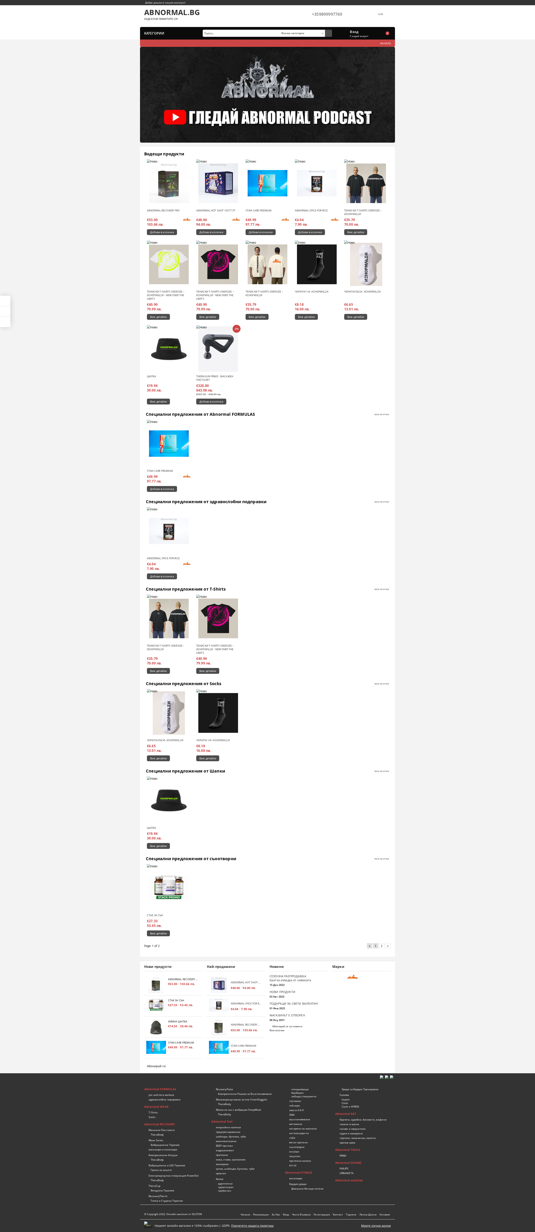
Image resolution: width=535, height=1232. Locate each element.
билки (219, 1179)
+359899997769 (327, 14)
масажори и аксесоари (163, 1149)
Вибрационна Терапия (165, 1145)
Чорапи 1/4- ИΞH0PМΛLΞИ (311, 291)
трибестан (224, 1190)
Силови (344, 1095)
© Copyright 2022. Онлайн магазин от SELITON (173, 1214)
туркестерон (225, 1187)
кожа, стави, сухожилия (230, 1159)
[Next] (388, 96)
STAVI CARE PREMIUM (258, 210)
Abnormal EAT (345, 1114)
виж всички (381, 414)
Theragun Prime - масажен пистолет (214, 378)
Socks (152, 1117)
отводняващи (300, 1089)
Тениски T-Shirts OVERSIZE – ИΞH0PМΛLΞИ (363, 212)
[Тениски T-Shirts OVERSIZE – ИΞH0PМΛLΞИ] (366, 183)
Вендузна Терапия (162, 1190)
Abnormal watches (349, 1180)
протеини (222, 1155)
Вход (354, 31)
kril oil (292, 1165)
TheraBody (157, 1134)
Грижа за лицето (161, 1170)
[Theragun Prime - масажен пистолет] (218, 349)
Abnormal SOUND (348, 1163)
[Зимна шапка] (156, 1027)
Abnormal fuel (221, 1121)
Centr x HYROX (350, 1106)
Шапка (151, 376)
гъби (292, 1138)
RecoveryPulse (224, 1089)
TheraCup (154, 1186)
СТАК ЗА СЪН (155, 915)
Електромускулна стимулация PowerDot (174, 1175)
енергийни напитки (228, 1127)
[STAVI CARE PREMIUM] (267, 183)
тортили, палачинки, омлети (358, 1138)
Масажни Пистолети (162, 1130)
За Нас (276, 1214)
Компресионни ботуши (163, 1155)
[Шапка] (169, 349)
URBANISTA (347, 1173)
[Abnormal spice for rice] (317, 183)
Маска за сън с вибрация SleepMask (238, 1110)
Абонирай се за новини (287, 1026)
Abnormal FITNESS (298, 1172)
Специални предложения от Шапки (185, 771)
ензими (294, 1151)
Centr (345, 1103)
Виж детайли (355, 232)
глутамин (295, 1101)
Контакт (338, 1214)
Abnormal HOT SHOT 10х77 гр (215, 210)
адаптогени (225, 1183)
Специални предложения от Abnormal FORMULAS (200, 414)
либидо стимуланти (303, 1096)
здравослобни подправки (165, 1099)
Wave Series (156, 1140)
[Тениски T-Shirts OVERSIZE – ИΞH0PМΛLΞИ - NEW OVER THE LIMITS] (169, 264)
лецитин (294, 1156)
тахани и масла (349, 1124)
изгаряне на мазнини (303, 1128)
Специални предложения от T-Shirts (186, 589)
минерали (222, 1164)
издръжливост (225, 1150)
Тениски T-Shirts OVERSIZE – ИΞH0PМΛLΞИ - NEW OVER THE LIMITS (165, 295)
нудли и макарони (351, 1133)
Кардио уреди (297, 1184)
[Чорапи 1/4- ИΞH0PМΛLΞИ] (317, 264)
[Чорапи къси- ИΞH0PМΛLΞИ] (366, 264)
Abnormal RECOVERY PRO (163, 210)
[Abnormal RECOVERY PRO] (169, 183)
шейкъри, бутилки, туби (231, 1136)
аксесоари (295, 1178)
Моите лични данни (376, 1226)
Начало (245, 1214)
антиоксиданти (299, 1133)
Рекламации (261, 1214)
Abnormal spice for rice (311, 210)
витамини (295, 1124)
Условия (385, 1214)
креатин (221, 1173)
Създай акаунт (359, 36)
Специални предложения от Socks (183, 683)
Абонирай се (156, 1066)
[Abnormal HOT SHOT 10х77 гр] (218, 183)
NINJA (343, 1155)
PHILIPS (344, 1168)
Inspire (346, 1099)
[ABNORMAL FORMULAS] (361, 978)
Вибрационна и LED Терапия (167, 1165)
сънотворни (296, 1147)
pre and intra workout (161, 1095)
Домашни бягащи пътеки (307, 1188)
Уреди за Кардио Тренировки (360, 1089)
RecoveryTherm (158, 1196)
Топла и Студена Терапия (167, 1201)
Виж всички (277, 1030)
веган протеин (298, 1142)
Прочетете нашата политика (252, 1226)
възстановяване (299, 1119)
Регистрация (322, 1214)
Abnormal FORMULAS (160, 1089)
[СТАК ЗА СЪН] (169, 888)
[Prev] (146, 96)
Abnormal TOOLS (347, 1150)
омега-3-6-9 (296, 1110)
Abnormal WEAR (156, 1107)
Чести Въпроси (301, 1214)
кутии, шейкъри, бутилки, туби (235, 1169)
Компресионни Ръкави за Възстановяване (245, 1094)
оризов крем (347, 1142)
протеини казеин (300, 1161)
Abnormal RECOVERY (159, 1124)
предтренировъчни (228, 1132)
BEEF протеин (224, 1146)
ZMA (292, 1115)
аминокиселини (226, 1141)
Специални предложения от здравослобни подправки (206, 501)
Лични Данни (368, 1214)
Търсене (351, 1214)
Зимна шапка (177, 1021)
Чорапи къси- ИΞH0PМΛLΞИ (362, 291)
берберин (297, 1093)
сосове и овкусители (353, 1129)
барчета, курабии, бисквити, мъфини (363, 1119)
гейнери (294, 1105)
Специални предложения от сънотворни (191, 858)
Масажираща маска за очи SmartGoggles (241, 1099)
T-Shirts (153, 1112)
